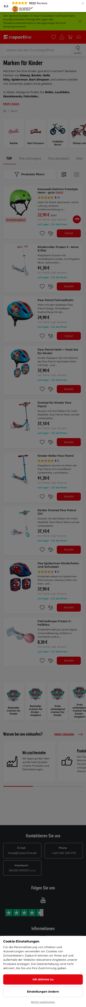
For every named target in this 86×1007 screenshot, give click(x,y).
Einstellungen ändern (43, 991)
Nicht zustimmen (43, 1002)
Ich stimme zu (43, 979)
